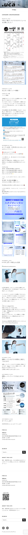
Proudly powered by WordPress (9, 531)
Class (8, 366)
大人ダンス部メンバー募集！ (11, 90)
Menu (14, 9)
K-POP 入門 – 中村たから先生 (11, 262)
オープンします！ (7, 421)
